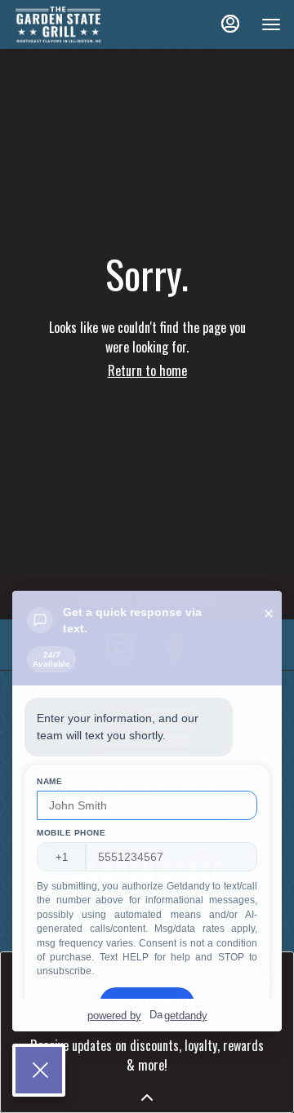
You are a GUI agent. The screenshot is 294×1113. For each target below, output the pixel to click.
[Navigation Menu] (271, 24)
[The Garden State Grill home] (86, 24)
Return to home (147, 370)
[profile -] (230, 23)
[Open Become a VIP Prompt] (147, 1097)
